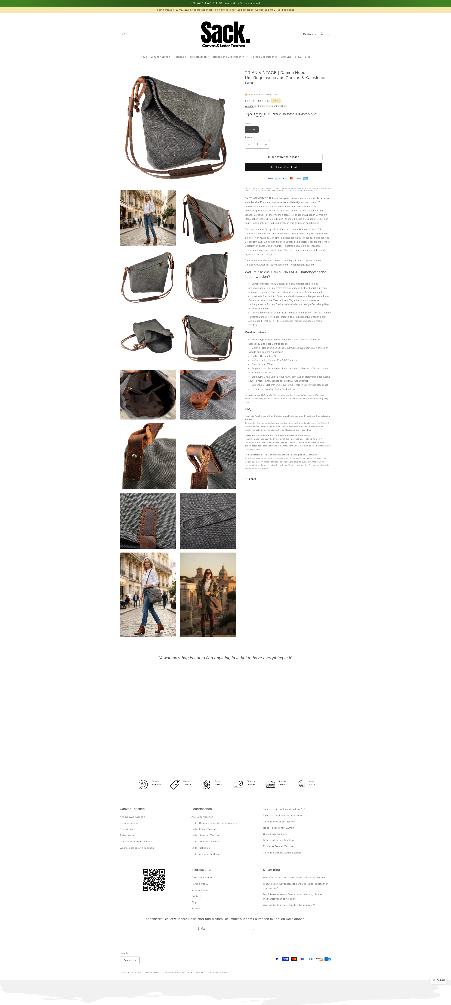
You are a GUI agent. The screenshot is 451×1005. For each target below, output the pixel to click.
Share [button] (252, 478)
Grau (252, 129)
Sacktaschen (134, 973)
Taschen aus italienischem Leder (283, 815)
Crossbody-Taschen (275, 834)
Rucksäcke (126, 829)
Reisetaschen (128, 835)
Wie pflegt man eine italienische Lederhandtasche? (294, 877)
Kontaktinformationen (218, 973)
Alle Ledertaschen (202, 816)
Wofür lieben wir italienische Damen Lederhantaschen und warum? (296, 886)
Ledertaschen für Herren (206, 854)
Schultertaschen (129, 823)
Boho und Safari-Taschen (278, 840)
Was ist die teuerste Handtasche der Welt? (289, 905)
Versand (249, 106)
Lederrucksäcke (201, 847)
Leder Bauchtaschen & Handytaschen (214, 823)
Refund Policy (199, 883)
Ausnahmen (310, 191)
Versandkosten (200, 890)
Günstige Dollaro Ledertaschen (282, 852)
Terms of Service (201, 877)
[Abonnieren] (253, 929)
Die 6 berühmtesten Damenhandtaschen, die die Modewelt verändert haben (292, 896)
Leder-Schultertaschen (205, 841)
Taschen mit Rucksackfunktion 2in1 (284, 809)
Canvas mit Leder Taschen (136, 841)
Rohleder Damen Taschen (278, 846)
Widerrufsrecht (152, 973)
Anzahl (248, 137)
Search (195, 908)
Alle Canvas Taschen (132, 816)
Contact (196, 896)
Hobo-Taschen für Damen (278, 827)
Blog (194, 902)
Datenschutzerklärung (173, 973)
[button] (124, 34)
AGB (190, 973)
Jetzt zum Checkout (283, 167)
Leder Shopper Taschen (206, 835)
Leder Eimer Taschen (204, 829)
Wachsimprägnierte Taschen (137, 847)
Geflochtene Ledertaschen (279, 821)
